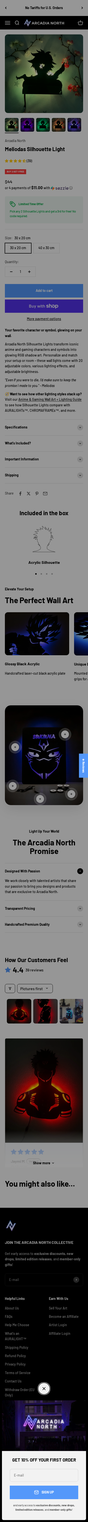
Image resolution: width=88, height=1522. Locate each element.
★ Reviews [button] (83, 765)
